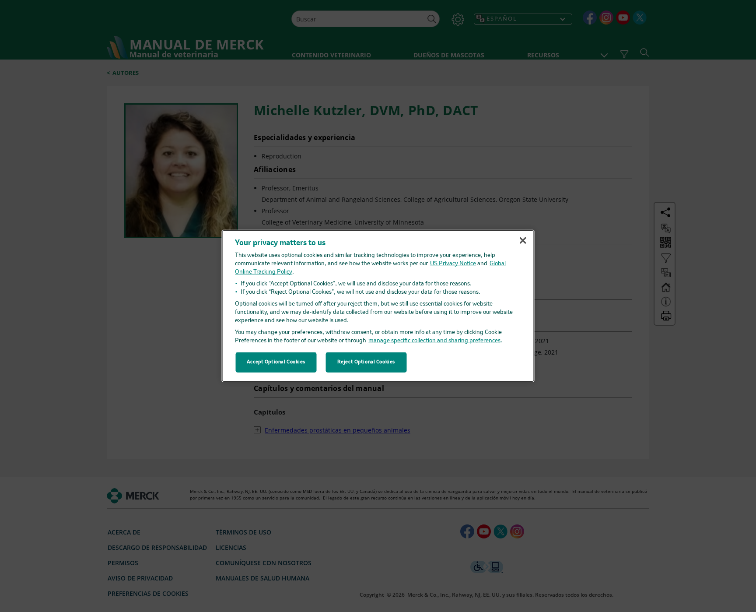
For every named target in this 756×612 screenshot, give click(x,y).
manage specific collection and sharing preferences (434, 341)
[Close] (522, 240)
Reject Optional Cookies (366, 362)
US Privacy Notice (453, 264)
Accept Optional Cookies (276, 362)
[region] (378, 306)
